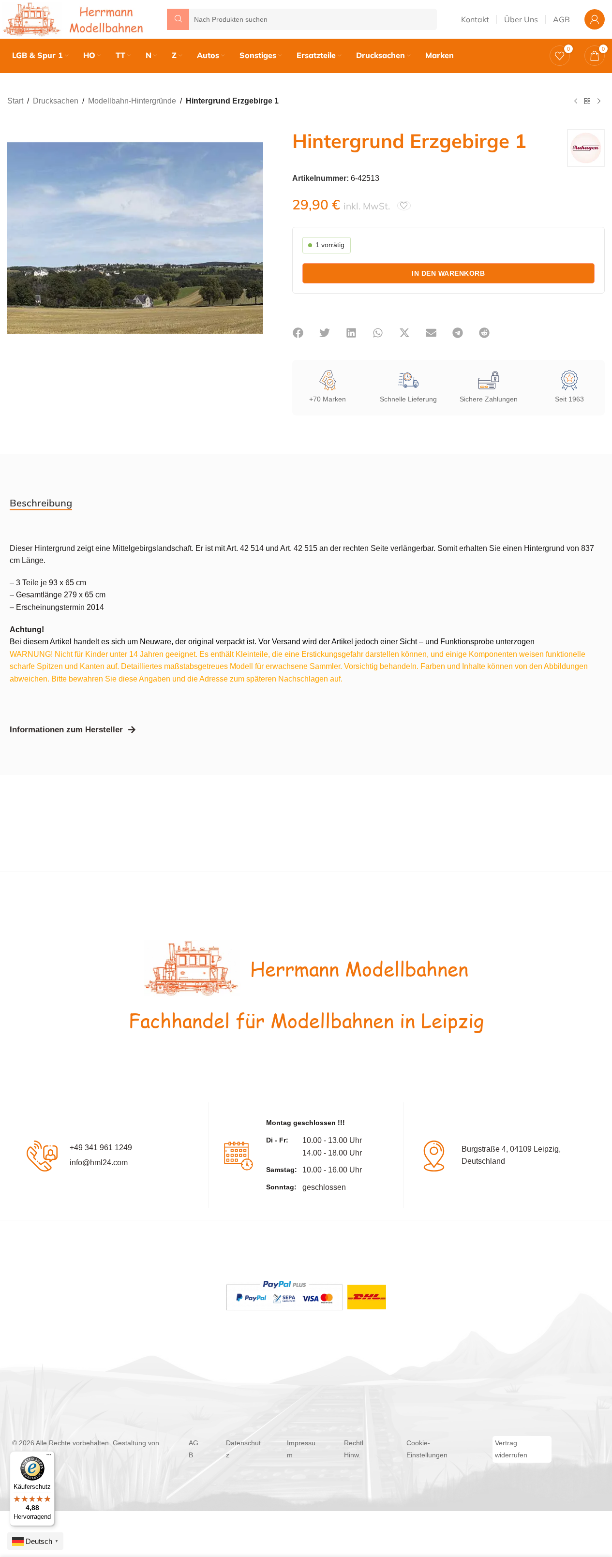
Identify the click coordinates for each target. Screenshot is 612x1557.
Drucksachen (55, 101)
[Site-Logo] (75, 19)
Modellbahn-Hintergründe (132, 101)
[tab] (41, 503)
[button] (298, 333)
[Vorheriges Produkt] (576, 101)
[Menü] (49, 1457)
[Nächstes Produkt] (599, 101)
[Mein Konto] (595, 19)
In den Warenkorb (448, 273)
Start (15, 101)
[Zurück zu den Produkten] (587, 101)
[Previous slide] (17, 238)
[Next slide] (253, 238)
